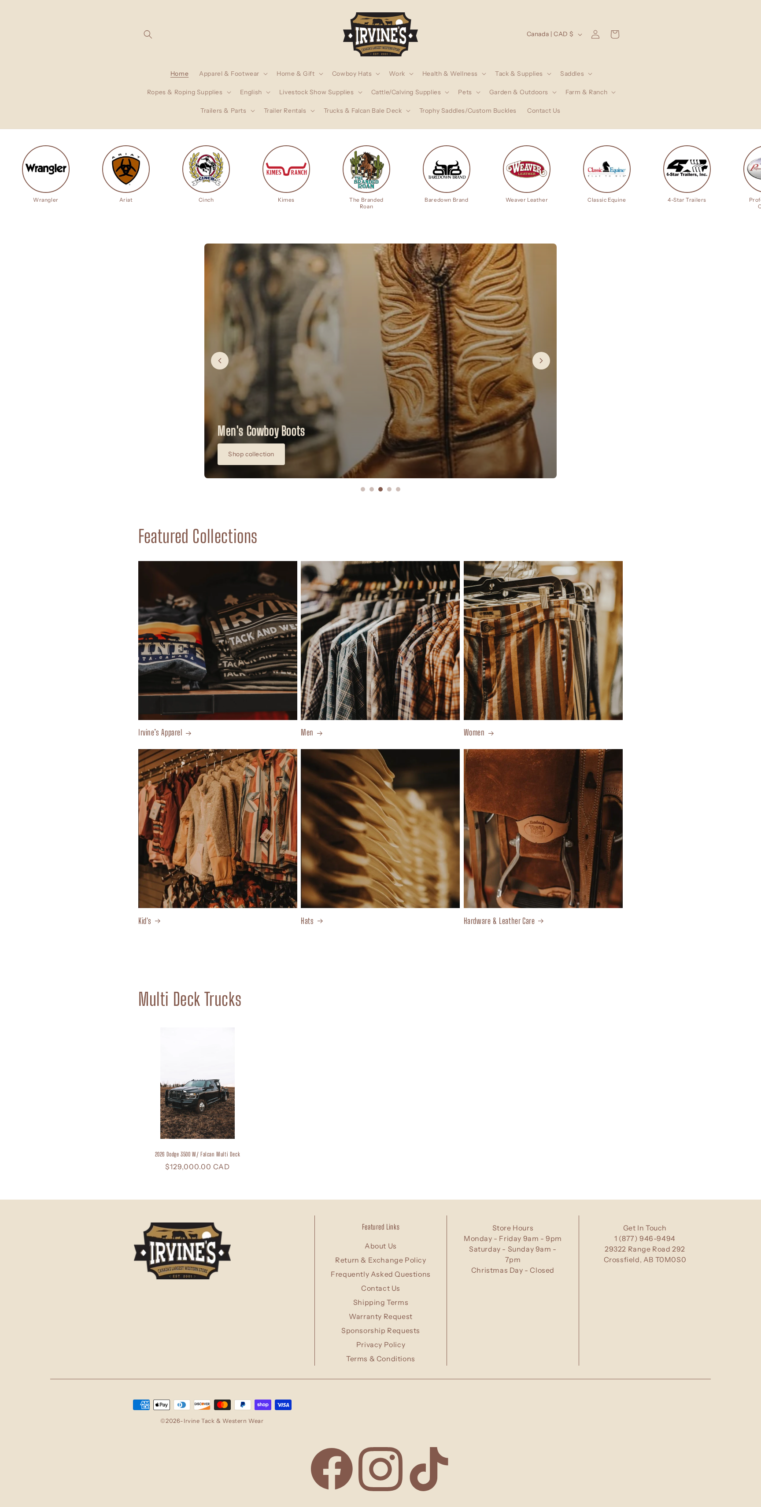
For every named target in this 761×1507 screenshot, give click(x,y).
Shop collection (251, 454)
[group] (46, 174)
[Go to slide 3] (380, 489)
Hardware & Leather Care (499, 920)
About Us (381, 1245)
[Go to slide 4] (389, 489)
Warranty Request (381, 1316)
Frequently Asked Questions (381, 1274)
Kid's (144, 920)
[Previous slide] (220, 360)
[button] (148, 34)
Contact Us (380, 1288)
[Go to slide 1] (363, 489)
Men (307, 732)
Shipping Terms (380, 1302)
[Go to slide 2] (371, 489)
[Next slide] (541, 360)
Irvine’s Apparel (160, 732)
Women (474, 732)
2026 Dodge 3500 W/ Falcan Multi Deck (197, 1154)
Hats (307, 920)
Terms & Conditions (380, 1358)
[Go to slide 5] (398, 489)
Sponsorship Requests (380, 1330)
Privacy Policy (380, 1344)
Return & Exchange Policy (380, 1260)
